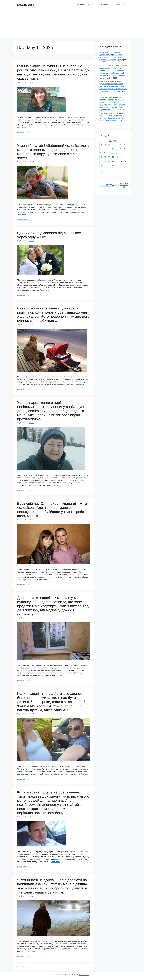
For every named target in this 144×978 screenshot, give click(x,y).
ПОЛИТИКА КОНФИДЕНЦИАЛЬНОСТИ (124, 185)
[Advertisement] (72, 24)
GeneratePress (84, 975)
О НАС (100, 185)
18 (124, 157)
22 (113, 161)
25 (125, 161)
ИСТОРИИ (80, 5)
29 (113, 165)
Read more (21, 127)
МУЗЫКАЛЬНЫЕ (103, 5)
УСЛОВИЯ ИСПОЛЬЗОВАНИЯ (108, 185)
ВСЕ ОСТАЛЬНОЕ (118, 5)
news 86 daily (25, 4)
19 (101, 161)
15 (113, 157)
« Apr (101, 171)
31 (121, 165)
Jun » (107, 171)
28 (109, 165)
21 (109, 161)
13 (105, 157)
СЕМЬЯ (90, 5)
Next (25, 967)
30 (117, 165)
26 (101, 165)
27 (105, 165)
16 (117, 157)
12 (101, 157)
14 (109, 157)
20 (105, 161)
